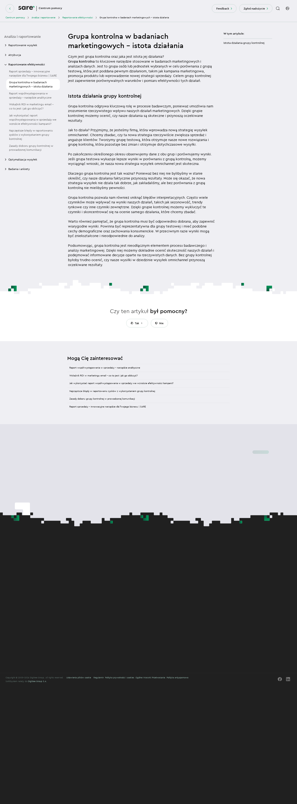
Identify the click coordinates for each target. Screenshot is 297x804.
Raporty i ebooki (184, 559)
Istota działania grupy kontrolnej (244, 43)
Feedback (222, 8)
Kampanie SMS (87, 576)
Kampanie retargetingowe (92, 610)
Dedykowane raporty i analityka (138, 612)
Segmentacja (86, 606)
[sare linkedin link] (288, 679)
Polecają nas (230, 571)
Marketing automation (92, 596)
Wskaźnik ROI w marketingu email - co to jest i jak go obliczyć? (31, 106)
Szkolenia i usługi (89, 639)
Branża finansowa (89, 630)
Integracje (132, 568)
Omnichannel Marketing (93, 554)
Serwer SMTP (86, 584)
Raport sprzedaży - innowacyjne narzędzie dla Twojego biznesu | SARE (33, 73)
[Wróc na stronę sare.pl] (10, 8)
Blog (178, 555)
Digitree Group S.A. (37, 681)
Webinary (180, 567)
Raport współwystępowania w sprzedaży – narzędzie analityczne (104, 367)
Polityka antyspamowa (177, 678)
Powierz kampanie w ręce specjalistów (146, 606)
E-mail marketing (88, 568)
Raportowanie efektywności (77, 17)
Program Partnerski (233, 567)
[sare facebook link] (279, 679)
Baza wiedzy (182, 584)
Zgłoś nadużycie (254, 8)
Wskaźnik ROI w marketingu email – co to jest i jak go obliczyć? (103, 375)
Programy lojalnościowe (141, 630)
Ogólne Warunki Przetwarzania (150, 678)
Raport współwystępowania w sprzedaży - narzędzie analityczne (30, 95)
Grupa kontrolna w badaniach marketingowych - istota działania (30, 84)
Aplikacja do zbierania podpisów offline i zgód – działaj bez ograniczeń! (102, 562)
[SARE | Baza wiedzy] (26, 8)
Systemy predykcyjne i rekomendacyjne (138, 620)
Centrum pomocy (15, 17)
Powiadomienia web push (92, 572)
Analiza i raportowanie (43, 17)
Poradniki (180, 580)
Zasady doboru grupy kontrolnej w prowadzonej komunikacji (31, 148)
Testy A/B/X (86, 580)
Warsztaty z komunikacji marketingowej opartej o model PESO (99, 656)
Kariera (227, 559)
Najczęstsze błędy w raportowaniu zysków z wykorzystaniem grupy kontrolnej (31, 135)
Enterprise (133, 596)
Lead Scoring (134, 564)
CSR (226, 563)
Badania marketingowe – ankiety (96, 588)
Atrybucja (132, 602)
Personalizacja (86, 602)
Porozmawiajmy (15, 564)
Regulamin (99, 678)
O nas (227, 555)
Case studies (182, 571)
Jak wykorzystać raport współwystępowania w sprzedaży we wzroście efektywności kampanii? (32, 119)
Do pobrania (182, 575)
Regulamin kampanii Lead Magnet (90, 646)
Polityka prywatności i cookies (119, 678)
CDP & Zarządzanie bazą (141, 554)
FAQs (178, 563)
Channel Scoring (135, 560)
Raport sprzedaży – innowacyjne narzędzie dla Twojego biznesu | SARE (107, 406)
